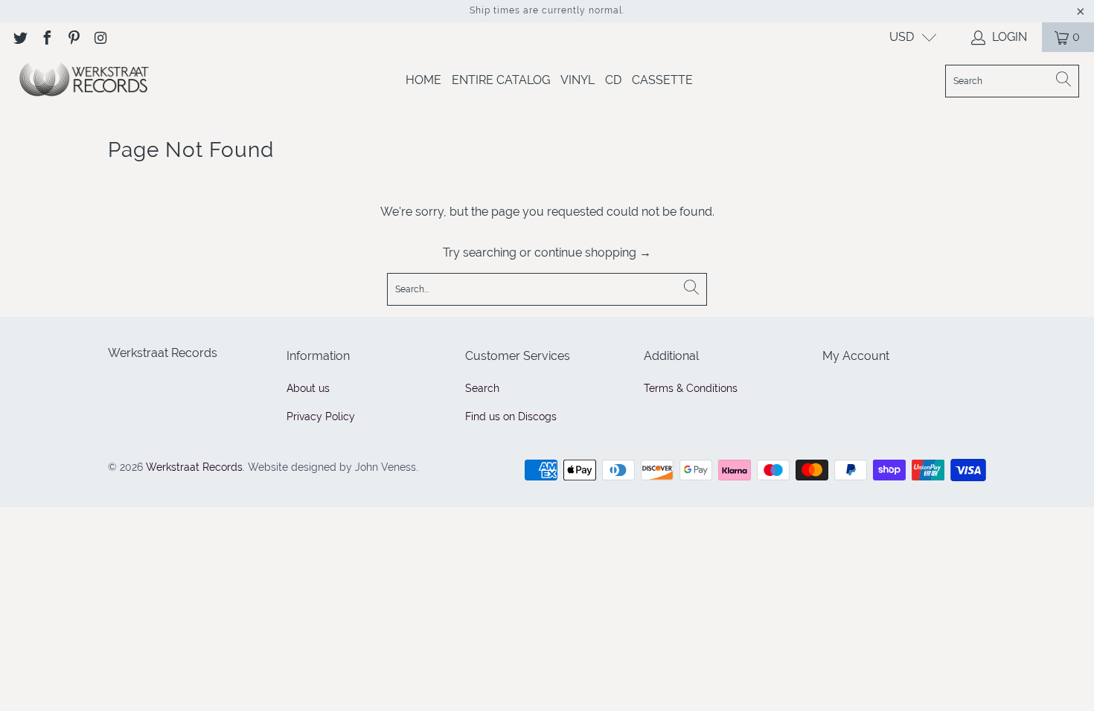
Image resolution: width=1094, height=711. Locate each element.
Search (482, 388)
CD (613, 80)
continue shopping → (592, 252)
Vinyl (577, 80)
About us (308, 388)
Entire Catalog (501, 80)
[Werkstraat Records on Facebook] (46, 37)
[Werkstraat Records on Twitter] (19, 37)
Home (423, 80)
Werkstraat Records (194, 467)
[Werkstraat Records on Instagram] (100, 37)
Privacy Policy (321, 416)
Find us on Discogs (511, 416)
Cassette (662, 80)
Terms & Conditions (691, 388)
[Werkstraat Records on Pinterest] (73, 37)
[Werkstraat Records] (84, 80)
